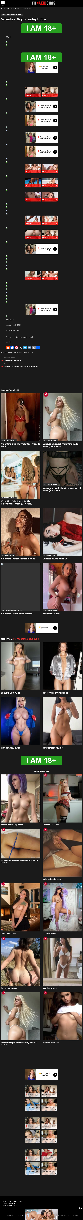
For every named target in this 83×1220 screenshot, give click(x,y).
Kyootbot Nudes (49, 934)
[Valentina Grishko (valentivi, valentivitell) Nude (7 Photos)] (20, 475)
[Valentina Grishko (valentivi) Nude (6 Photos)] (20, 417)
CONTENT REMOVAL (10, 1205)
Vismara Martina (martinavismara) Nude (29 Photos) (19, 862)
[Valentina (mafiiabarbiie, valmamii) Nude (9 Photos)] (62, 468)
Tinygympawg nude (9, 988)
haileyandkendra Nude (52, 879)
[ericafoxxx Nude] (62, 587)
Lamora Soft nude (10, 692)
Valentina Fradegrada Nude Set (18, 558)
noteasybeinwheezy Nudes (12, 825)
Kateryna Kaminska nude (56, 692)
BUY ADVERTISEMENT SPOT (13, 1202)
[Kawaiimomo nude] (62, 721)
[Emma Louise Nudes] (62, 798)
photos (19, 353)
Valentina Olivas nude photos (16, 613)
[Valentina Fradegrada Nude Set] (20, 532)
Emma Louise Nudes (51, 825)
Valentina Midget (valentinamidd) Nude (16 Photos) (61, 445)
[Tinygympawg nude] (20, 962)
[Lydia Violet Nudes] (20, 907)
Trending (46, 394)
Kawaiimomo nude (53, 747)
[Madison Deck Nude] (62, 1016)
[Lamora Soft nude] (20, 666)
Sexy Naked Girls (8, 440)
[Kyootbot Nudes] (62, 907)
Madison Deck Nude (51, 1043)
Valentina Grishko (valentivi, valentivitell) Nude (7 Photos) (16, 502)
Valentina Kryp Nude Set (55, 558)
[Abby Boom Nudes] (62, 962)
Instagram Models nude (12, 610)
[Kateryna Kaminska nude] (62, 666)
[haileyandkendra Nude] (62, 853)
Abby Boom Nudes (50, 988)
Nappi (5, 353)
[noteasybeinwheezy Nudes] (20, 798)
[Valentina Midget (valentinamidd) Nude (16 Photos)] (62, 417)
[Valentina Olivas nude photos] (20, 587)
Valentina (29, 353)
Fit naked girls (8, 555)
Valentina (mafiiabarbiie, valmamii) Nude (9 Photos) (62, 489)
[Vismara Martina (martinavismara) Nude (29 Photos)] (20, 843)
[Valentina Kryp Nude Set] (62, 532)
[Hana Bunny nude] (20, 721)
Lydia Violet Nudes (8, 934)
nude (11, 353)
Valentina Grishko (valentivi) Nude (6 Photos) (20, 445)
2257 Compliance (9, 1203)
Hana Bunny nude (10, 747)
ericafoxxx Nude (51, 613)
